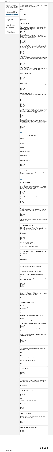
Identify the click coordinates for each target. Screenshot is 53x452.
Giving (35, 1)
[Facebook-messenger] (45, 448)
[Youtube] (44, 448)
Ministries (26, 1)
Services (16, 1)
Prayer (23, 1)
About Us (31, 1)
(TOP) (21, 11)
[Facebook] (40, 448)
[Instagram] (42, 448)
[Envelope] (47, 448)
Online (21, 1)
